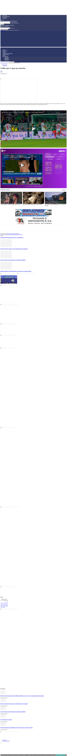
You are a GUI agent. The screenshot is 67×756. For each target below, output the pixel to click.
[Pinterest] (9, 75)
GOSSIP (4, 55)
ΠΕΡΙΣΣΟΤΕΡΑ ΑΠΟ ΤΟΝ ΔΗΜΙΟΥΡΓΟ (15, 237)
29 (5, 606)
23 (6, 604)
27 (3, 606)
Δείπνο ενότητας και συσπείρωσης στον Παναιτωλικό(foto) (12, 260)
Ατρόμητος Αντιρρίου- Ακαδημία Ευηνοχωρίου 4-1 (14, 234)
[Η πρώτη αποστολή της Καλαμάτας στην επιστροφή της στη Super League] (3, 725)
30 (6, 606)
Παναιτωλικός (5, 50)
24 (7, 604)
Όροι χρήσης (5, 15)
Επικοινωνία (5, 18)
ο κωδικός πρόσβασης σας (14, 23)
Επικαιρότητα (5, 64)
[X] (6, 75)
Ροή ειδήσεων (5, 17)
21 (4, 604)
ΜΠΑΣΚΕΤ (7, 59)
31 (7, 606)
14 (4, 603)
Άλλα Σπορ (6, 57)
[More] (17, 75)
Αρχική (4, 49)
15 (5, 603)
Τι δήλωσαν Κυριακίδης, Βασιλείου (13, 233)
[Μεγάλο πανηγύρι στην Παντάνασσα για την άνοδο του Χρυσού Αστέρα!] (6, 269)
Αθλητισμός (7, 58)
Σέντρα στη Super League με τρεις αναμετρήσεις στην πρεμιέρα (14, 248)
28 (4, 606)
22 (5, 604)
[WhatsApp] (13, 75)
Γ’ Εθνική (4, 52)
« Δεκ (1, 607)
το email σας (12, 28)
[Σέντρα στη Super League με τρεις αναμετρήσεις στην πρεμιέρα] (6, 246)
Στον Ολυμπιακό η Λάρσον (6, 719)
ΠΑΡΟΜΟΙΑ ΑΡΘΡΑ (4, 237)
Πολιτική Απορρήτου (6, 16)
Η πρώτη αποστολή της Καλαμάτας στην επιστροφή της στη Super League (16, 727)
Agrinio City (7, 60)
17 (7, 603)
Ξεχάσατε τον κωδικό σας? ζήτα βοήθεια (7, 25)
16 (6, 603)
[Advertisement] (33, 39)
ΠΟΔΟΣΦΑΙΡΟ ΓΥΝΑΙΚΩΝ (8, 53)
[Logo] (0, 47)
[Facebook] (2, 75)
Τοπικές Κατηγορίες (6, 54)
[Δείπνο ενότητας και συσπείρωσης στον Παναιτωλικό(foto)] (3, 709)
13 (3, 603)
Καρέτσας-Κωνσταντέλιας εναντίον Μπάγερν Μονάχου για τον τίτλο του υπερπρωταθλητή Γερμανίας (22, 695)
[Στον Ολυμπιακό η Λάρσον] (3, 717)
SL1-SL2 (4, 51)
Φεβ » (4, 607)
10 (7, 602)
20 (3, 604)
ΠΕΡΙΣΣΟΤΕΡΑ (5, 56)
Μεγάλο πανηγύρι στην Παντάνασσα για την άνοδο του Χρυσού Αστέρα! (15, 271)
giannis (1, 71)
